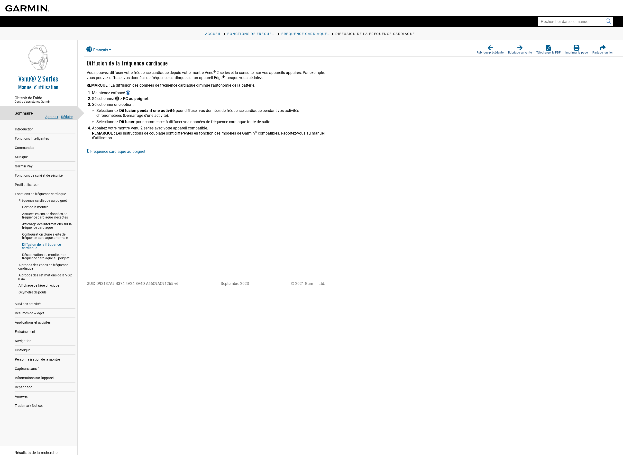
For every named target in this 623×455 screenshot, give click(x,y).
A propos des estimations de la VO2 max (45, 277)
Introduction (24, 129)
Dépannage (23, 387)
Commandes (24, 148)
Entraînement (25, 332)
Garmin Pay (24, 166)
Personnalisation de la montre (37, 359)
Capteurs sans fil (27, 369)
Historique (22, 350)
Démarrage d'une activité (145, 115)
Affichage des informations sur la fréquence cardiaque (47, 225)
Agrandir (51, 117)
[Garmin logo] (27, 8)
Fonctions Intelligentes (32, 138)
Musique (21, 157)
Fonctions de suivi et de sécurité (39, 175)
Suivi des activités (28, 304)
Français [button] (100, 50)
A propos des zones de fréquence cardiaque (43, 266)
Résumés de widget (29, 313)
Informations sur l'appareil (34, 378)
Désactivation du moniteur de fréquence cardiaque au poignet (46, 256)
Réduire (67, 117)
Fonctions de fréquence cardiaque (40, 194)
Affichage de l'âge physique (38, 285)
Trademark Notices (29, 406)
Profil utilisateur (27, 185)
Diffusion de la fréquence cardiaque (41, 246)
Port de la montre (35, 207)
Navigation (23, 341)
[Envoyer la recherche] (608, 21)
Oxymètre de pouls (32, 292)
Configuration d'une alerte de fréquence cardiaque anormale (45, 236)
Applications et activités (33, 322)
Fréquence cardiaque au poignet (42, 200)
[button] (490, 50)
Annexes (21, 396)
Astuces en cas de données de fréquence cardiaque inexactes (45, 215)
